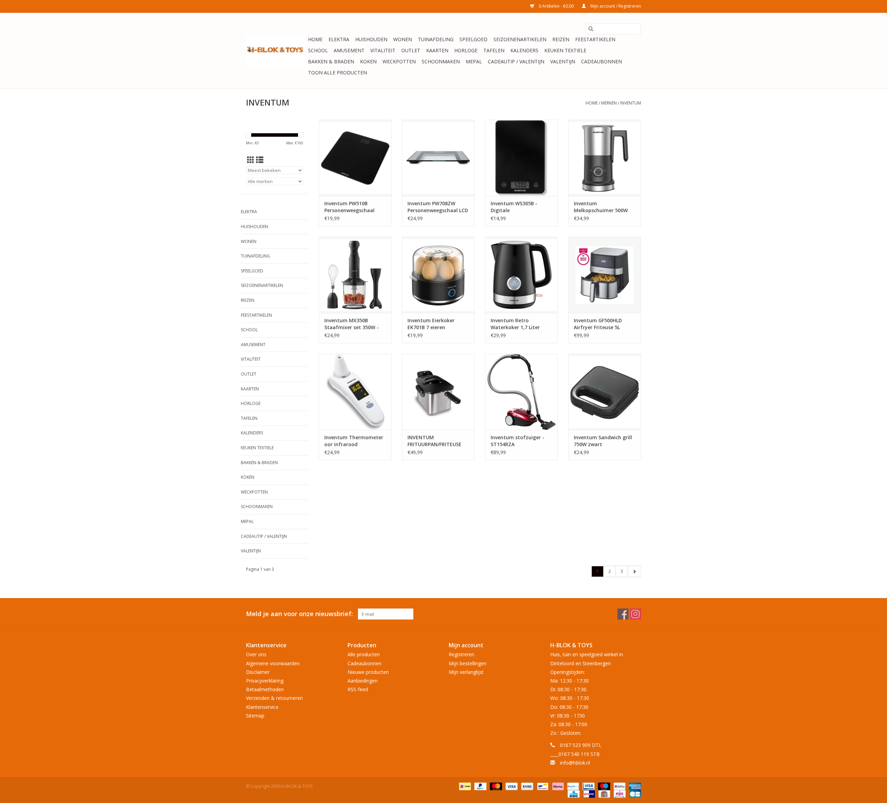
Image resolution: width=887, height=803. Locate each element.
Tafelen (493, 50)
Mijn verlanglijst (466, 672)
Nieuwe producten (368, 672)
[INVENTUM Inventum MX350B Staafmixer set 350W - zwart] (355, 275)
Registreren (461, 654)
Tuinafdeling (436, 39)
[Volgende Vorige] (634, 571)
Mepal (474, 61)
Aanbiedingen (363, 680)
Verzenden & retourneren (274, 698)
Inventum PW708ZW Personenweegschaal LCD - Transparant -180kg (437, 207)
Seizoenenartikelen (519, 39)
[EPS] (618, 793)
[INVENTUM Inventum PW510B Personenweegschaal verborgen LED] (355, 158)
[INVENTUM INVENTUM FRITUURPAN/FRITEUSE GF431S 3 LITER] (438, 392)
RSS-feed (358, 689)
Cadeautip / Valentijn (516, 61)
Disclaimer (258, 672)
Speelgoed (473, 39)
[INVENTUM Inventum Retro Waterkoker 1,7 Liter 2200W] (521, 275)
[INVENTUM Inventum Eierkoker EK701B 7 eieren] (438, 275)
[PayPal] (480, 786)
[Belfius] (618, 786)
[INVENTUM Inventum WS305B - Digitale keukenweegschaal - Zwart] (521, 158)
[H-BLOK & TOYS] (276, 50)
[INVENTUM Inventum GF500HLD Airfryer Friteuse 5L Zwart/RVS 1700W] (604, 275)
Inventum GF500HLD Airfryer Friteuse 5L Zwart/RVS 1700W (598, 324)
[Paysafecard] (572, 786)
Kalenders (524, 50)
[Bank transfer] (526, 786)
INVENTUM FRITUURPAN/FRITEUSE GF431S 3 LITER (434, 441)
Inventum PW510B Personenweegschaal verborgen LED (349, 207)
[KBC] (572, 793)
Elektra (338, 39)
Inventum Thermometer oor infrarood (353, 441)
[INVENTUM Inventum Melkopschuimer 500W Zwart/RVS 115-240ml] (604, 158)
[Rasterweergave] (250, 160)
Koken (368, 61)
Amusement (349, 50)
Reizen (560, 39)
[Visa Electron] (587, 786)
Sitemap (255, 715)
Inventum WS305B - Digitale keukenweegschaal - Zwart (515, 207)
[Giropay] (588, 793)
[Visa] (511, 786)
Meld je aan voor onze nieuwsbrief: (299, 613)
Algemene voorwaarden (273, 663)
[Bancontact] (542, 786)
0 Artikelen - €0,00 (556, 6)
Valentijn (562, 61)
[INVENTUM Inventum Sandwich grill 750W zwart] (604, 392)
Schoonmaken (441, 61)
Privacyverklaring (264, 680)
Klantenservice (262, 707)
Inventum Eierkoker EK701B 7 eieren (431, 324)
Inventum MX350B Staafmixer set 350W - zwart (351, 324)
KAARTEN (437, 50)
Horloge (465, 50)
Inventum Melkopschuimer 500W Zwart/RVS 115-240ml (601, 207)
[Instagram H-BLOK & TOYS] (635, 614)
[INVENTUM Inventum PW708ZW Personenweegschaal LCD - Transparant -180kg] (438, 158)
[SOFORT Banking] (557, 786)
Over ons (256, 654)
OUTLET (410, 50)
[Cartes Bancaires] (634, 793)
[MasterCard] (495, 786)
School (318, 50)
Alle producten (364, 654)
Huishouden (371, 39)
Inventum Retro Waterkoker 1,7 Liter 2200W (515, 324)
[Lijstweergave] (259, 160)
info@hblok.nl (575, 762)
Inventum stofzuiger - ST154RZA (517, 441)
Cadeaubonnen (601, 61)
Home (315, 39)
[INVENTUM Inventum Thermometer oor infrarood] (355, 392)
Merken (609, 103)
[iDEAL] (464, 786)
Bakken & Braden (331, 61)
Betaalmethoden (265, 689)
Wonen (402, 39)
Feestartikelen (595, 39)
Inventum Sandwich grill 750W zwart (603, 441)
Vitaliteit (382, 50)
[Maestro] (603, 786)
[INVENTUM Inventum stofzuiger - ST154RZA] (521, 392)
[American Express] (633, 786)
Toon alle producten (337, 72)
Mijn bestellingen (467, 663)
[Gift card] (603, 793)
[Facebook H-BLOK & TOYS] (623, 614)
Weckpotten (399, 61)
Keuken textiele (565, 50)
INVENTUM (630, 103)
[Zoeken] (591, 28)
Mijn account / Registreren (615, 6)
